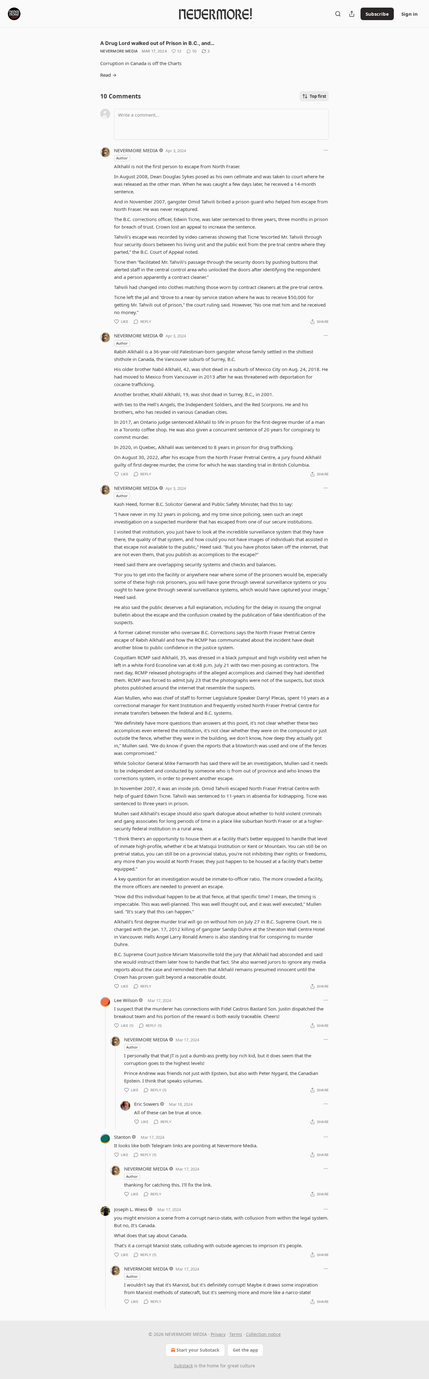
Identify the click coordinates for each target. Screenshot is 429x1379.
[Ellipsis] (326, 150)
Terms (235, 1334)
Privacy (218, 1334)
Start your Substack (198, 1350)
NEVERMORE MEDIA (119, 51)
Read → (108, 75)
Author (122, 158)
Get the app (245, 1350)
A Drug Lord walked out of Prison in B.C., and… (157, 43)
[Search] (338, 14)
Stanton (122, 1137)
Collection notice (263, 1334)
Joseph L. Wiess (130, 1209)
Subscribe (377, 14)
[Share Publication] (351, 14)
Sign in (409, 14)
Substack (183, 1366)
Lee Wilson (126, 1000)
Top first (318, 96)
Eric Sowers (146, 1104)
